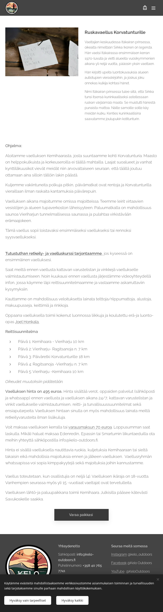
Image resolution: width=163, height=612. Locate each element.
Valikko (153, 8)
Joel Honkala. (27, 321)
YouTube (117, 571)
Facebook (118, 563)
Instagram (119, 554)
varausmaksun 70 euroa (90, 427)
